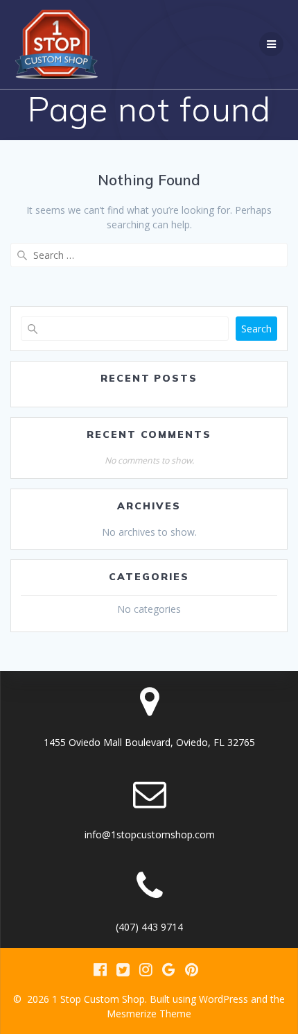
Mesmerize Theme (149, 1013)
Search (256, 328)
